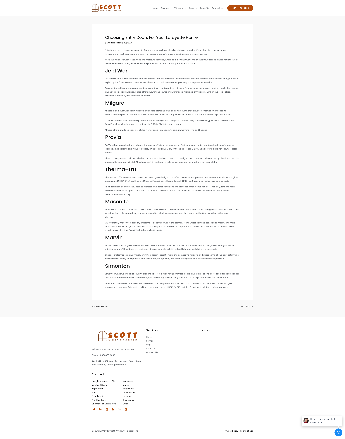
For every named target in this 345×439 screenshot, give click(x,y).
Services (165, 8)
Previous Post (100, 306)
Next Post (247, 306)
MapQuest (128, 381)
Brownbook (128, 400)
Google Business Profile (103, 381)
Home (155, 8)
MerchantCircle (99, 385)
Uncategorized (114, 42)
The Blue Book (99, 400)
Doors (191, 8)
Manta (126, 385)
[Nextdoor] (119, 409)
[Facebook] (94, 409)
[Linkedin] (100, 409)
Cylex (125, 403)
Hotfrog (127, 396)
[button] (170, 8)
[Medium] (125, 409)
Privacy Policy (231, 430)
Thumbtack (97, 396)
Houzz (95, 392)
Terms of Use (246, 430)
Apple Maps (97, 388)
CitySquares (129, 392)
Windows (178, 8)
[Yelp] (113, 409)
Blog (148, 344)
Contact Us (217, 8)
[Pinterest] (106, 409)
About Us (204, 8)
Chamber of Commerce (104, 403)
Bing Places (128, 388)
